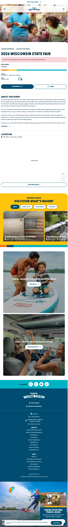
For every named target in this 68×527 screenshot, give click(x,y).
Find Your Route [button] (33, 347)
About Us (34, 456)
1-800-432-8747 (35, 417)
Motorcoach (34, 437)
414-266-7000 (5, 79)
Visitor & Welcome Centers (34, 461)
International (34, 445)
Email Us (35, 414)
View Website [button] (16, 86)
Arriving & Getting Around (34, 459)
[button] (34, 2)
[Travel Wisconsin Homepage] (34, 9)
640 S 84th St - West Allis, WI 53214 (10, 75)
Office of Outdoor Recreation (34, 432)
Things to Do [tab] (26, 207)
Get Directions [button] (33, 185)
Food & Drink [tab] (40, 207)
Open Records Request (34, 466)
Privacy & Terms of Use (34, 474)
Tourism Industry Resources (34, 430)
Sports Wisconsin (34, 450)
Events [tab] (15, 207)
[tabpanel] (34, 226)
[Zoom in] (63, 174)
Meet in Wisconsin (34, 447)
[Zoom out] (63, 178)
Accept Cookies (56, 522)
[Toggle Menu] (62, 9)
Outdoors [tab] (52, 207)
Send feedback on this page (34, 424)
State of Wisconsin (34, 469)
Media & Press (34, 442)
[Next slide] (65, 25)
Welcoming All (34, 464)
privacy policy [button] (43, 522)
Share (52, 86)
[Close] (64, 494)
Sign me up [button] (33, 284)
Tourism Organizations (34, 440)
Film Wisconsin (34, 435)
